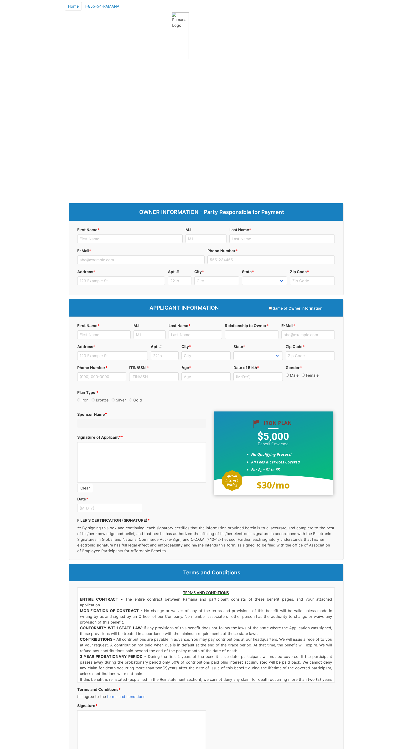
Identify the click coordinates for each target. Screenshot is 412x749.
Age (186, 367)
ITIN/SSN (139, 367)
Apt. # (173, 271)
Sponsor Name (92, 414)
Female (312, 375)
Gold (137, 400)
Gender (294, 367)
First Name (88, 229)
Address (86, 271)
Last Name (240, 229)
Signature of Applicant (100, 437)
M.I (188, 229)
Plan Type (87, 392)
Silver (120, 400)
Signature (87, 705)
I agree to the (112, 696)
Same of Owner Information (297, 308)
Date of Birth (246, 367)
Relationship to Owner (247, 325)
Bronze (101, 400)
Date (82, 499)
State (248, 271)
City (199, 271)
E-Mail (84, 250)
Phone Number (222, 250)
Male (294, 375)
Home (73, 6)
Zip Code (299, 271)
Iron (84, 400)
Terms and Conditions (99, 689)
